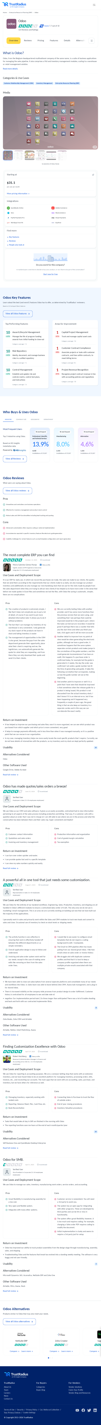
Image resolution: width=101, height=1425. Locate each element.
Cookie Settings (29, 1413)
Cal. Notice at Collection (49, 1410)
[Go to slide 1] (48, 1358)
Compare (13, 1351)
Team (6, 1390)
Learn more (26, 1351)
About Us (7, 1387)
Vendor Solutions (75, 1387)
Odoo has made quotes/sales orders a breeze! (35, 786)
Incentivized (46, 560)
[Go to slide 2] (50, 1357)
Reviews (28, 41)
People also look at (16, 245)
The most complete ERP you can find (28, 555)
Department (48, 419)
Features (54, 41)
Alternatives (81, 41)
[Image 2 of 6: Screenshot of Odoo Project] (19, 155)
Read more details (10, 69)
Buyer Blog (40, 1390)
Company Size (21, 419)
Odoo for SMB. (13, 1160)
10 (96, 747)
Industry (8, 419)
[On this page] (91, 41)
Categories (40, 1387)
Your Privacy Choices (12, 1413)
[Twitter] (89, 1410)
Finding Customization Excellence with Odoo (34, 1047)
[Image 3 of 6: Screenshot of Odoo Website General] (29, 155)
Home (5, 12)
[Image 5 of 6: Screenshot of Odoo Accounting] (51, 155)
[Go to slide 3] (52, 1357)
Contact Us (8, 1399)
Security (20, 1410)
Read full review (9, 775)
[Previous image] (6, 123)
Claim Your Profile (76, 1390)
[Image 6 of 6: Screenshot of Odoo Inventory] (62, 155)
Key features (14, 237)
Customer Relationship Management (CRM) (18, 83)
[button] (50, 123)
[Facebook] (83, 1410)
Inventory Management (44, 83)
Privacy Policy (31, 1410)
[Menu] (94, 5)
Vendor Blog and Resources (79, 1393)
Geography (35, 419)
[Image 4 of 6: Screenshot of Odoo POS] (40, 155)
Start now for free (50, 274)
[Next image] (94, 123)
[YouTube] (77, 1410)
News (6, 1396)
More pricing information (17, 194)
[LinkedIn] (95, 1410)
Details (67, 41)
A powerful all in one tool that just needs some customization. (46, 880)
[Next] (98, 1341)
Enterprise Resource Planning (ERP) (20, 12)
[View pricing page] (93, 175)
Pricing (41, 41)
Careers (7, 1393)
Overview (13, 41)
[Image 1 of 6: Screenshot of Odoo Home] (8, 155)
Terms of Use (9, 1410)
